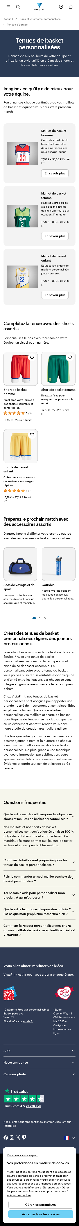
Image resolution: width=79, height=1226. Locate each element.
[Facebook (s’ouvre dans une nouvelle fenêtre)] (6, 1138)
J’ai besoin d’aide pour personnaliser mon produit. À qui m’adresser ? (34, 895)
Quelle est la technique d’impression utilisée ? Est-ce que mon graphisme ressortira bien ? (37, 911)
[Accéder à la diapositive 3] (44, 618)
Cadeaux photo (15, 1074)
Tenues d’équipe (17, 24)
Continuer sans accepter (22, 1155)
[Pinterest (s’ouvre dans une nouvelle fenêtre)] (24, 1138)
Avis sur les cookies (19, 1195)
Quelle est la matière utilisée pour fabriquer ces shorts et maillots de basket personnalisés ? (38, 816)
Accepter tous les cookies (41, 1214)
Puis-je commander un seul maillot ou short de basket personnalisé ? (38, 879)
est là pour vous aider (33, 974)
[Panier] (70, 7)
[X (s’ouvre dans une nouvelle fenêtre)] (18, 1138)
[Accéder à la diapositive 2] (39, 618)
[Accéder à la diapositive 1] (34, 618)
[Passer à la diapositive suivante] (73, 563)
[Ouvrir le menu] (8, 7)
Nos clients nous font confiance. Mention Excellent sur (37, 1123)
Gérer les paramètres (40, 1204)
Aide (7, 1050)
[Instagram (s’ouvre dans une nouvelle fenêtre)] (12, 1138)
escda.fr (28, 1021)
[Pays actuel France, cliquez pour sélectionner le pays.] (69, 1138)
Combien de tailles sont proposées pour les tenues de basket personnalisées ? (35, 862)
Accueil (8, 18)
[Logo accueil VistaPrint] (39, 6)
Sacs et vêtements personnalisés (40, 18)
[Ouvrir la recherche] (18, 7)
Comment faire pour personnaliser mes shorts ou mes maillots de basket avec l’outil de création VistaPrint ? (39, 930)
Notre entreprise (16, 1062)
